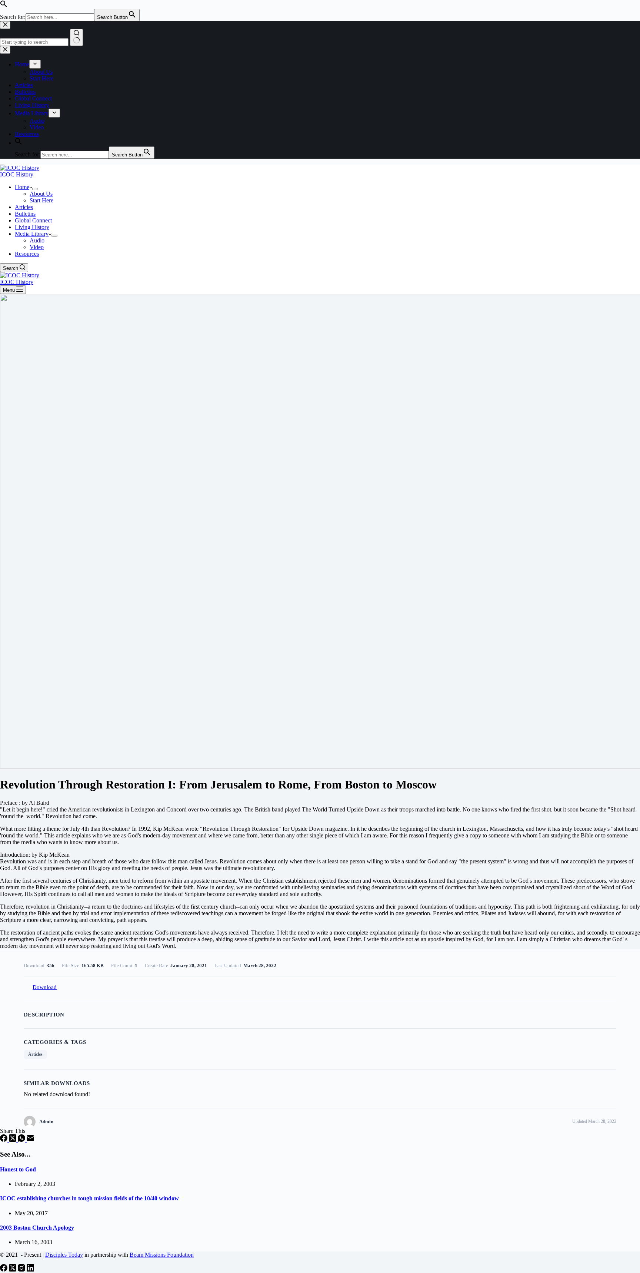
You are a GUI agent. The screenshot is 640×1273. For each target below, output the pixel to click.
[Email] (30, 1140)
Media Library (32, 234)
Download (45, 987)
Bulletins (25, 214)
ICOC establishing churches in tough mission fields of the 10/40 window (89, 1198)
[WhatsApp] (22, 1140)
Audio (37, 240)
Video (37, 247)
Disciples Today (64, 1254)
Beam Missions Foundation (162, 1254)
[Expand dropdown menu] (35, 189)
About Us (41, 194)
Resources (27, 254)
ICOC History (16, 174)
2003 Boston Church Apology (37, 1227)
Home (22, 187)
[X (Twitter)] (13, 1140)
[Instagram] (22, 1269)
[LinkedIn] (30, 1269)
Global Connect (33, 220)
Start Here (41, 200)
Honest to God (18, 1169)
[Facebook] (4, 1140)
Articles (24, 207)
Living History (32, 227)
